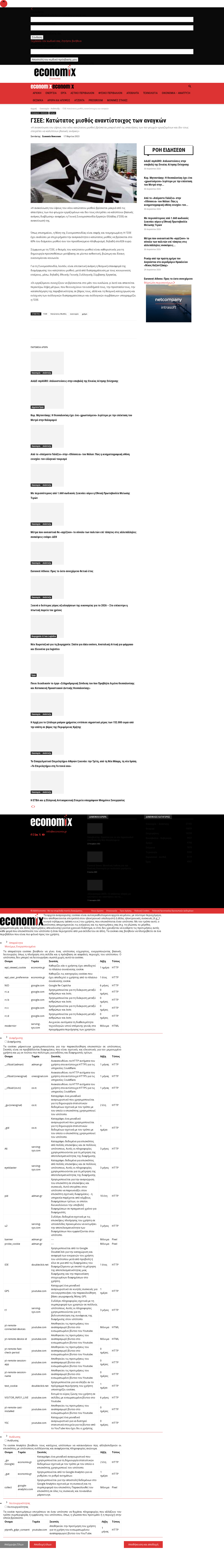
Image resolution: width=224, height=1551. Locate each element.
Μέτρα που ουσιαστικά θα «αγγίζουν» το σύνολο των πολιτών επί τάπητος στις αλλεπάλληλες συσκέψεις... (166, 242)
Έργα (63, 93)
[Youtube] (43, 834)
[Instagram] (33, 834)
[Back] (32, 9)
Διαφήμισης (16, 1038)
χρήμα (84, 314)
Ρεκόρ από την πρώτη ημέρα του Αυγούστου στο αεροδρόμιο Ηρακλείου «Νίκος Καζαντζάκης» (166, 262)
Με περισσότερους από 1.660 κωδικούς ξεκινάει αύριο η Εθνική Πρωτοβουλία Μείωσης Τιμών (166, 221)
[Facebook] (59, 332)
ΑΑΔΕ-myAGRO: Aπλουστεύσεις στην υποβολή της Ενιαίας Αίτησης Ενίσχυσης (74, 381)
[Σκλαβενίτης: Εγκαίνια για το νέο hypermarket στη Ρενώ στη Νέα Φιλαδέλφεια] (112, 828)
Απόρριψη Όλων (14, 1544)
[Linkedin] (94, 332)
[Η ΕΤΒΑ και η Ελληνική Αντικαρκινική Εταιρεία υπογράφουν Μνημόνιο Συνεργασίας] (84, 782)
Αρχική (37, 93)
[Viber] (87, 332)
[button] (189, 86)
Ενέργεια (51, 93)
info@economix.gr (56, 831)
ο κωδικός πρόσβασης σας (46, 33)
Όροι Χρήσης (126, 910)
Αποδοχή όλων (43, 1544)
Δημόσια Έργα (38, 407)
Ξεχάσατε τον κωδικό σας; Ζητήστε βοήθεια (56, 41)
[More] (115, 332)
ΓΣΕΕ (45, 314)
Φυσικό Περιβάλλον (110, 93)
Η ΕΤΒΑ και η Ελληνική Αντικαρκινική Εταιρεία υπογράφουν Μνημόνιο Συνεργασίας (78, 800)
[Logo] (42, 87)
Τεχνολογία (150, 93)
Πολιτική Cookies (141, 910)
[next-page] (34, 806)
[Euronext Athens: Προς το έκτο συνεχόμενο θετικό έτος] (84, 553)
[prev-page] (32, 806)
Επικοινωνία (111, 910)
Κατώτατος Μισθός (59, 314)
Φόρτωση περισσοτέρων (158, 282)
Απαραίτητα (16, 942)
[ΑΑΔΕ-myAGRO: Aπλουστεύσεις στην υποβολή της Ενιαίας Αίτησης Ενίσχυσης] (84, 363)
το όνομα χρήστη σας (43, 23)
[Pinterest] (73, 332)
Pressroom (96, 100)
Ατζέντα (79, 100)
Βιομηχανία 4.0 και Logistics (44, 636)
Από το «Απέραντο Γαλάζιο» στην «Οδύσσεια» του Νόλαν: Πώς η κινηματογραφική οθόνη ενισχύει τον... (166, 201)
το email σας (38, 55)
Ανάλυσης (15, 1436)
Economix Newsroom (51, 136)
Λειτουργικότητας (19, 1503)
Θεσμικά (38, 100)
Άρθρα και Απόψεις (58, 100)
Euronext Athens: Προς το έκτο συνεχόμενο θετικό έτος (62, 571)
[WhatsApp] (80, 332)
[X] (66, 332)
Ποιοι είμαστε (97, 910)
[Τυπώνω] (108, 332)
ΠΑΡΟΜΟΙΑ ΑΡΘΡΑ (39, 347)
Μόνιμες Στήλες (117, 100)
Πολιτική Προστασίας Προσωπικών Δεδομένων (172, 910)
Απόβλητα (132, 93)
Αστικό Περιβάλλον (82, 93)
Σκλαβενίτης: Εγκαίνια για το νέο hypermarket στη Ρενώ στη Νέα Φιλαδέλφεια (110, 839)
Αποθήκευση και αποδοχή (143, 1544)
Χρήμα (52, 113)
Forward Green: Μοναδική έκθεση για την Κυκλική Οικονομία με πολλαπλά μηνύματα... (110, 867)
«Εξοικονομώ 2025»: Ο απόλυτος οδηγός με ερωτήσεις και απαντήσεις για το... (109, 895)
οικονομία (74, 314)
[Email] (101, 332)
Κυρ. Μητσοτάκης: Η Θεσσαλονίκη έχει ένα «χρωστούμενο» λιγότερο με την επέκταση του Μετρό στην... (168, 181)
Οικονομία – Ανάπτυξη (176, 93)
